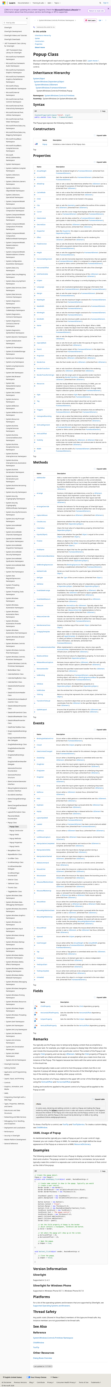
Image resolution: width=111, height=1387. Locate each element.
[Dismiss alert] (108, 8)
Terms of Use (83, 1382)
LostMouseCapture (43, 837)
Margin (39, 293)
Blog (31, 1382)
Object (84, 534)
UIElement (96, 184)
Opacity (39, 336)
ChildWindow (41, 1127)
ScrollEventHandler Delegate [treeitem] (15, 867)
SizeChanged (41, 943)
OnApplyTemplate (43, 632)
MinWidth (40, 319)
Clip (38, 205)
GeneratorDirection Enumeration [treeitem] (15, 769)
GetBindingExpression (45, 565)
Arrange (40, 493)
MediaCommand (43, 863)
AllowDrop (40, 184)
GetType (40, 577)
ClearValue (41, 528)
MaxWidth (40, 306)
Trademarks (95, 1382)
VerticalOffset (42, 434)
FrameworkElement (85, 171)
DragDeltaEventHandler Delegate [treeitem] (16, 749)
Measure (40, 605)
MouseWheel (41, 928)
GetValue (40, 584)
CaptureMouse (42, 515)
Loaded (39, 824)
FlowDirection (42, 244)
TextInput (40, 958)
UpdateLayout (42, 709)
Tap (38, 952)
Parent (39, 349)
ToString (40, 694)
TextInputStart (42, 964)
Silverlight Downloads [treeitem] (12, 39)
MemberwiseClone (43, 625)
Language (40, 287)
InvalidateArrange (43, 590)
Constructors (39, 41)
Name (39, 325)
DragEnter (40, 764)
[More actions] (106, 20)
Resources (40, 384)
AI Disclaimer (6, 1382)
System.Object (39, 78)
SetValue (40, 684)
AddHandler (41, 478)
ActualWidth (41, 177)
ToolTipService (78, 1124)
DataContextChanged (44, 751)
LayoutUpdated (42, 818)
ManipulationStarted (44, 856)
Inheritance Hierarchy (43, 35)
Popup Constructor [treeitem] (16, 830)
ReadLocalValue (42, 656)
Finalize (39, 541)
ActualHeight (41, 171)
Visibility (40, 440)
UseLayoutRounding (44, 416)
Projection (40, 356)
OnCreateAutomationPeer (46, 647)
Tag (38, 401)
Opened (40, 936)
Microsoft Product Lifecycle (66, 9)
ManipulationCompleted (45, 843)
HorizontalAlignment (44, 259)
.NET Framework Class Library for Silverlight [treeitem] (14, 51)
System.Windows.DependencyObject (49, 81)
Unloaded (40, 977)
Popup (44, 144)
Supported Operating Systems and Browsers (51, 1306)
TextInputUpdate (43, 971)
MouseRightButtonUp (44, 917)
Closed (39, 745)
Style (38, 395)
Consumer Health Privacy (65, 1382)
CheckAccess (41, 522)
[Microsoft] (4, 3)
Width (39, 449)
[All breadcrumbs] (35, 20)
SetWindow (41, 690)
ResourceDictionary (82, 1144)
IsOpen (39, 280)
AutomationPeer (63, 649)
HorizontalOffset (43, 268)
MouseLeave (41, 876)
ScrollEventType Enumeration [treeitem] (13, 874)
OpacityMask (41, 343)
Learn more (92, 61)
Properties (38, 44)
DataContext (41, 218)
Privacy (49, 1382)
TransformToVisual (43, 701)
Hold (38, 798)
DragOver (40, 777)
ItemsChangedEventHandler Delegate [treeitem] (17, 806)
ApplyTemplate (69, 636)
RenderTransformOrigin (45, 375)
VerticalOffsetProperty (49, 1025)
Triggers (40, 410)
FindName (40, 550)
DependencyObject (63, 233)
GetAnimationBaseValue (45, 556)
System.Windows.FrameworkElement (51, 88)
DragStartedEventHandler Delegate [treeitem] (17, 762)
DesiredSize (41, 224)
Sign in (105, 3)
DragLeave (40, 771)
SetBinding (41, 675)
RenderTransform (43, 368)
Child (39, 199)
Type (65, 577)
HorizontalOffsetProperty (50, 1013)
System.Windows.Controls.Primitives (59, 95)
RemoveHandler (42, 669)
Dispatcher (41, 231)
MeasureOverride (74, 610)
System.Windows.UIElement (46, 84)
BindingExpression (74, 565)
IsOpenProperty (46, 1019)
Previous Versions (20, 1382)
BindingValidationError (45, 738)
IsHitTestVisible (42, 274)
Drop (38, 786)
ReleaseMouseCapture (45, 662)
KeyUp (39, 811)
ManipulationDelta (43, 850)
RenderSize (41, 362)
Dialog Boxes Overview (42, 1358)
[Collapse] (27, 18)
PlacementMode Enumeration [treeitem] (14, 817)
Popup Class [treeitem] (14, 827)
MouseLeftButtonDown (45, 882)
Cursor (39, 212)
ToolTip (66, 1124)
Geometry (71, 205)
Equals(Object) (42, 534)
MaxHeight (41, 300)
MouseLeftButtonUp (44, 891)
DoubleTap (41, 758)
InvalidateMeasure (43, 599)
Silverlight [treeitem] (8, 27)
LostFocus (40, 831)
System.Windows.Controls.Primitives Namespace (56, 20)
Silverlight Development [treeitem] (13, 31)
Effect (39, 237)
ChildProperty (46, 1006)
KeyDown (40, 805)
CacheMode (41, 192)
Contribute (41, 1382)
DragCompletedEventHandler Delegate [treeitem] (17, 739)
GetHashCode (42, 571)
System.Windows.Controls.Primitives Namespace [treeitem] (17, 664)
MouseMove (41, 902)
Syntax (37, 38)
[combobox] (15, 22)
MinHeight (41, 313)
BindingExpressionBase (87, 677)
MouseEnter (41, 869)
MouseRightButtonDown (46, 910)
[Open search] (100, 3)
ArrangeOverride (43, 506)
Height (39, 252)
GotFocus (40, 792)
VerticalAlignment (43, 425)
